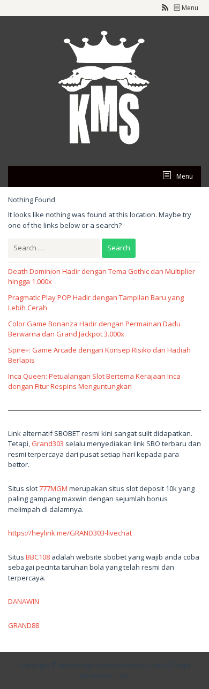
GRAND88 (23, 625)
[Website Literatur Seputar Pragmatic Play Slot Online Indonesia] (104, 90)
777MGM (53, 488)
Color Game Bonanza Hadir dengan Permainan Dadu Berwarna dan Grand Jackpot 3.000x (94, 329)
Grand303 (48, 443)
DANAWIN (23, 601)
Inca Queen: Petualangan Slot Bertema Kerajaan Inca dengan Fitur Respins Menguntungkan (94, 381)
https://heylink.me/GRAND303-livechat (70, 533)
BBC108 (38, 557)
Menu (189, 7)
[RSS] (165, 8)
